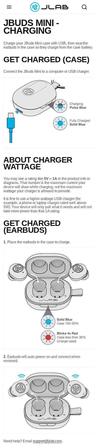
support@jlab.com (47, 441)
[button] (9, 7)
